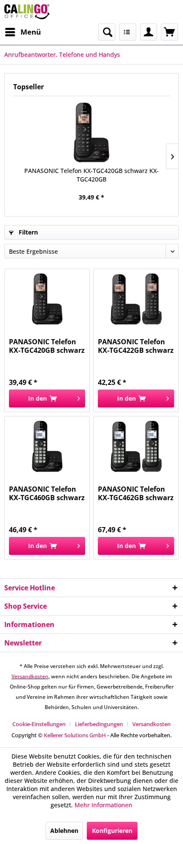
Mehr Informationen (103, 805)
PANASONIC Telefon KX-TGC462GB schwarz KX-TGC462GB (136, 493)
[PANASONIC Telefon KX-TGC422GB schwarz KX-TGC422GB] (136, 299)
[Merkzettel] (127, 32)
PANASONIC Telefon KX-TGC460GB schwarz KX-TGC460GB (47, 493)
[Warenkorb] (169, 32)
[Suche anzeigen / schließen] (106, 32)
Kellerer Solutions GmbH (75, 735)
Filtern (27, 232)
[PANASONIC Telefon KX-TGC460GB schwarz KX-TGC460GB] (47, 446)
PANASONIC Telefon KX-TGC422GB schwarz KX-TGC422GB (136, 346)
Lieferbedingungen (99, 724)
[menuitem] (22, 32)
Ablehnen (64, 830)
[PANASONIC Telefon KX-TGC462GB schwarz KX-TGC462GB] (136, 446)
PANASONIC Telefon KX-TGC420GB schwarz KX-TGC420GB (91, 175)
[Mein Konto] (148, 32)
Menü (30, 32)
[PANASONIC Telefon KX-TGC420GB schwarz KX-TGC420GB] (91, 132)
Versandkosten (30, 676)
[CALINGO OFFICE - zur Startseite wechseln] (26, 11)
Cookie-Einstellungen (39, 724)
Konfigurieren (112, 830)
